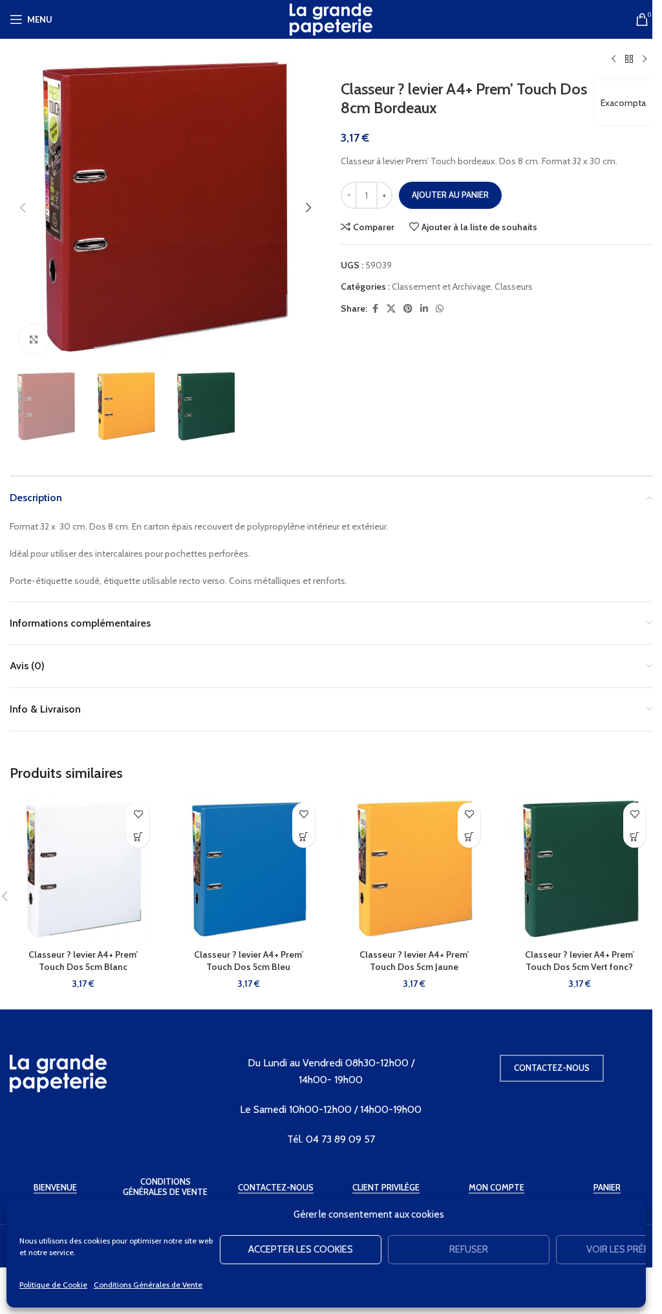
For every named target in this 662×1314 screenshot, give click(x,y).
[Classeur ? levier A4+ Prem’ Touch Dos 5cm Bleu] (248, 869)
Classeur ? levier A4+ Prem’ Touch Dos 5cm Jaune (414, 961)
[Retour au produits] (629, 59)
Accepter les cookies (300, 1249)
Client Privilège (386, 1187)
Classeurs (514, 286)
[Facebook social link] (375, 309)
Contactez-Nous (276, 1187)
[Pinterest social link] (408, 309)
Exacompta (623, 103)
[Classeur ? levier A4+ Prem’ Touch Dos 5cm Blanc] (83, 869)
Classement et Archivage (441, 286)
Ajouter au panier (450, 194)
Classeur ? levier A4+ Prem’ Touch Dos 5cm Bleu (248, 961)
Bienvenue (55, 1187)
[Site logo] (331, 18)
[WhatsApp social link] (439, 309)
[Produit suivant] (644, 59)
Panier (607, 1187)
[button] (23, 208)
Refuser (468, 1249)
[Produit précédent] (613, 59)
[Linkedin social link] (424, 309)
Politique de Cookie (53, 1284)
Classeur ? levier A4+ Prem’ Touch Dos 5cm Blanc (83, 961)
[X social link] (391, 309)
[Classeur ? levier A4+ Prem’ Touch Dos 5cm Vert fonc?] (579, 869)
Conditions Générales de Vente (148, 1284)
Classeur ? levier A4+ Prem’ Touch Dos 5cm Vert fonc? (579, 961)
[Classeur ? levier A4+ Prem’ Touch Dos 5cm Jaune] (414, 869)
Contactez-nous (552, 1067)
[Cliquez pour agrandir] (33, 339)
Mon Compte (496, 1187)
